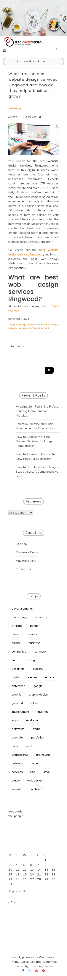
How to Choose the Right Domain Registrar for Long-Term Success (34, 441)
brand (15, 634)
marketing (32, 720)
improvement (20, 711)
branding (32, 634)
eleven (32, 677)
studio (16, 780)
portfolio (17, 737)
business (34, 643)
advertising (19, 617)
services (23, 327)
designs (38, 668)
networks (18, 729)
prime (15, 746)
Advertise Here (26, 560)
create (16, 660)
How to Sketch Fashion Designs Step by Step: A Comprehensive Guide (37, 471)
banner (34, 625)
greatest (17, 703)
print (29, 746)
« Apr (11, 902)
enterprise (18, 686)
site (32, 772)
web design (35, 780)
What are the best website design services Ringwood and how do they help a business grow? (33, 85)
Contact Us (23, 569)
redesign (17, 763)
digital (16, 677)
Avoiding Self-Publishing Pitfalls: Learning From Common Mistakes (37, 411)
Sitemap (21, 544)
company (40, 651)
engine (49, 677)
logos (15, 720)
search (35, 763)
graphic (16, 694)
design (22, 324)
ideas (35, 703)
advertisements (22, 608)
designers (18, 668)
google (38, 686)
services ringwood (39, 327)
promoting (43, 754)
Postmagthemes (42, 966)
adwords (41, 617)
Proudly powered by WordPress (33, 957)
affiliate (17, 625)
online (37, 729)
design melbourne (38, 324)
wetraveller (15, 811)
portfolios (37, 737)
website (17, 789)
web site (36, 789)
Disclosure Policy (27, 552)
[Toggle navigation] (4, 50)
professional (20, 754)
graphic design (38, 694)
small (46, 772)
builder (16, 643)
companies (19, 651)
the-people (15, 816)
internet (43, 711)
